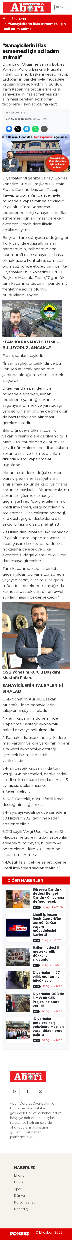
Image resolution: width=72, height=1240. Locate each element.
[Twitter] (40, 1091)
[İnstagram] (15, 1091)
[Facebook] (27, 1091)
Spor (18, 1189)
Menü (63, 7)
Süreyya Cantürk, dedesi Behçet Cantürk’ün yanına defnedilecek (48, 895)
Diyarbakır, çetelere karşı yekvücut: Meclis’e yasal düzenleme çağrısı (48, 1027)
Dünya (19, 1196)
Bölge (19, 1182)
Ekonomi (18, 19)
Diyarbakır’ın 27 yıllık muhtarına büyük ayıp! (46, 977)
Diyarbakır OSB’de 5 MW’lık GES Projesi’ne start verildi (48, 1000)
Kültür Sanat (24, 1202)
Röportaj (21, 1209)
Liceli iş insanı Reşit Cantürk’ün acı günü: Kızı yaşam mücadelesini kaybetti (47, 925)
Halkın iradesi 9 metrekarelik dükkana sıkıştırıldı (46, 953)
